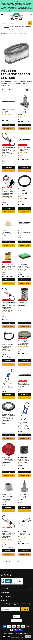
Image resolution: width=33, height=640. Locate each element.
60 (18, 561)
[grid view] (27, 89)
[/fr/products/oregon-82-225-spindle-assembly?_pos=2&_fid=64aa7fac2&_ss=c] (24, 101)
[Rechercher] (30, 23)
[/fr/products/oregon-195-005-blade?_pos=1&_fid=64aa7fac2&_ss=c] (8, 101)
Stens (3, 389)
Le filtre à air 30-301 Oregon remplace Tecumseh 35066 (23, 304)
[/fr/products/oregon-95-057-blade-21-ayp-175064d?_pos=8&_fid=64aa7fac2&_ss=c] (24, 222)
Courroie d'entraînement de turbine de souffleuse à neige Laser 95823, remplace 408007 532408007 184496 (8, 193)
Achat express (8, 125)
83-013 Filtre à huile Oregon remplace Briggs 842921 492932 (24, 459)
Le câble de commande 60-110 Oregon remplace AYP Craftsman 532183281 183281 (24, 533)
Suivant (23, 561)
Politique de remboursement (21, 633)
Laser (3, 158)
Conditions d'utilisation (8, 633)
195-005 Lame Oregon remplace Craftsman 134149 (8, 111)
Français (16, 616)
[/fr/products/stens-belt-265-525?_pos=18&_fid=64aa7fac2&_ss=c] (24, 411)
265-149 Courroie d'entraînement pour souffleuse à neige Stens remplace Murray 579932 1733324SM (24, 425)
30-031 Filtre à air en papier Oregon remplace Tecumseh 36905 (8, 266)
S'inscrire (25, 609)
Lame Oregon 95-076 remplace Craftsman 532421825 (23, 384)
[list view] (30, 89)
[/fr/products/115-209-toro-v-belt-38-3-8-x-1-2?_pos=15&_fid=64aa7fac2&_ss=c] (8, 375)
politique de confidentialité (21, 635)
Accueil (3, 33)
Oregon (3, 116)
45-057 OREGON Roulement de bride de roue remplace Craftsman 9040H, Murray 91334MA (8, 498)
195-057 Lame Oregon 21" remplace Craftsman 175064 (24, 232)
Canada (16, 620)
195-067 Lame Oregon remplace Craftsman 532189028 (24, 149)
